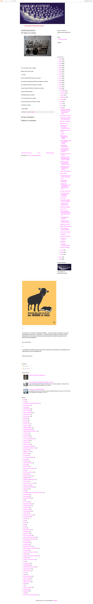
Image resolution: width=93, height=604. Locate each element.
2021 (60, 69)
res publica (26, 550)
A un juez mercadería (65, 191)
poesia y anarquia (27, 535)
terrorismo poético (27, 576)
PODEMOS (26, 531)
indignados (26, 488)
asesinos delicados (28, 412)
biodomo (25, 422)
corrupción (25, 433)
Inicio (39, 152)
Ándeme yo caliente (65, 224)
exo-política (26, 466)
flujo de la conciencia (28, 472)
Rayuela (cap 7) (64, 123)
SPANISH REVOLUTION (29, 567)
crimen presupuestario (28, 438)
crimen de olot (26, 436)
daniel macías (26, 444)
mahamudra (26, 507)
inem (24, 490)
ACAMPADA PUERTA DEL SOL (31, 403)
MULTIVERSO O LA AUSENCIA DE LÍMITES (65, 168)
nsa (24, 520)
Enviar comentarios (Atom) (34, 155)
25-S (24, 401)
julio (61, 101)
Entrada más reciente (26, 152)
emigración (26, 461)
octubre (62, 95)
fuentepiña (25, 474)
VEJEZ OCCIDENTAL (65, 171)
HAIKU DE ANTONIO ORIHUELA (37, 375)
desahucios (26, 449)
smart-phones (26, 563)
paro (24, 524)
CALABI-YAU (26, 423)
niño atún (25, 518)
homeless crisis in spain (29, 483)
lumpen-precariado (27, 503)
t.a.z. (24, 572)
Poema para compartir (65, 115)
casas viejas (26, 425)
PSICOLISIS (26, 544)
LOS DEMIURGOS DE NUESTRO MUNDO (64, 150)
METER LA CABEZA (65, 121)
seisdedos (25, 557)
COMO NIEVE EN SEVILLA (30, 431)
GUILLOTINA (63, 173)
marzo (62, 250)
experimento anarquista (29, 468)
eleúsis (25, 459)
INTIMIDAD (63, 241)
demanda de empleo (28, 446)
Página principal (63, 39)
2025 (60, 61)
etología (25, 464)
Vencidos (62, 133)
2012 (60, 88)
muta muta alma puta (28, 514)
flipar (24, 470)
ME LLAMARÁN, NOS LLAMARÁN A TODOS (65, 142)
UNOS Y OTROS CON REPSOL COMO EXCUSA (64, 163)
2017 (60, 78)
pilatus (25, 527)
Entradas (26, 366)
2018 (60, 76)
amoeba (25, 407)
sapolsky (25, 554)
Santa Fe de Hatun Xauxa (29, 552)
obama (25, 522)
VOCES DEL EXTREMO (35, 5)
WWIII (24, 593)
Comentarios (27, 368)
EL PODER (63, 234)
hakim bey (25, 481)
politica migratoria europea (29, 537)
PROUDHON (26, 542)
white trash (26, 589)
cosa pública (26, 435)
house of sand (26, 485)
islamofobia (26, 494)
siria (24, 561)
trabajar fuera (26, 579)
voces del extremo (27, 587)
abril (61, 107)
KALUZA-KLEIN (27, 498)
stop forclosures (27, 570)
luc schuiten (26, 501)
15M (24, 399)
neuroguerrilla (26, 516)
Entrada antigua (50, 152)
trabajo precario (27, 581)
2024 (60, 63)
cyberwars (25, 442)
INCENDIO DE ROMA (28, 487)
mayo (61, 105)
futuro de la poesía (27, 475)
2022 (60, 67)
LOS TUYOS (63, 209)
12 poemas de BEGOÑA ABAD (36, 389)
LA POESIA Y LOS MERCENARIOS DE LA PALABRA (65, 158)
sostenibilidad (26, 565)
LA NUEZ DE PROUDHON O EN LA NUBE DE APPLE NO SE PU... (65, 186)
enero (61, 254)
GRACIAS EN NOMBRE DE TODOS (64, 137)
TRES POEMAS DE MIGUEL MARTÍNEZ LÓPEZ (41, 382)
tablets (25, 574)
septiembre (63, 97)
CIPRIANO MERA (27, 429)
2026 (60, 59)
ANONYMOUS (27, 409)
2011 (60, 257)
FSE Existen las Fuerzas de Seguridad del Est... (65, 127)
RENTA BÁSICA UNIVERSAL (30, 548)
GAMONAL (26, 477)
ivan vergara (26, 496)
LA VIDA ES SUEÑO (65, 236)
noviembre (63, 93)
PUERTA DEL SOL (28, 546)
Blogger (55, 600)
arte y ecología (26, 410)
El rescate (25, 455)
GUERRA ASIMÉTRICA (29, 479)
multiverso (25, 513)
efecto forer (26, 453)
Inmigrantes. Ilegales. (65, 207)
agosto (62, 99)
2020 (60, 71)
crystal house (26, 440)
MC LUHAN (63, 198)
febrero (62, 252)
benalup (25, 418)
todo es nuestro (27, 578)
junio (61, 103)
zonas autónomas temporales (30, 594)
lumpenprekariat (27, 505)
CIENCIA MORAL (27, 427)
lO (23, 500)
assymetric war (27, 414)
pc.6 (24, 526)
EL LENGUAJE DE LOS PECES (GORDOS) (64, 195)
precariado (26, 540)
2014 (60, 84)
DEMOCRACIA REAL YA (29, 448)
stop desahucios (27, 568)
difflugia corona (27, 451)
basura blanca (26, 416)
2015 (60, 82)
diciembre (62, 90)
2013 (60, 86)
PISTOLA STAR (27, 529)
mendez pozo (26, 509)
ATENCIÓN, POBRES (65, 226)
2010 (60, 259)
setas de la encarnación (29, 559)
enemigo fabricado (27, 462)
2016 (60, 80)
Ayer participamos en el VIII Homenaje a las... (65, 177)
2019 (60, 74)
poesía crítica (26, 533)
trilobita (25, 583)
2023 (60, 65)
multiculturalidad (27, 511)
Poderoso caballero (65, 247)
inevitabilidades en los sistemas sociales (33, 492)
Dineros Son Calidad (65, 232)
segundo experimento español (30, 555)
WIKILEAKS (26, 591)
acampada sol (26, 405)
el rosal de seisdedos (28, 457)
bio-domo (25, 420)
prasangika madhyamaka (29, 539)
